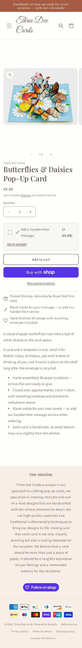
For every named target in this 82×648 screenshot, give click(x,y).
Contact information (43, 638)
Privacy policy (19, 631)
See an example (16, 244)
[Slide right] (51, 155)
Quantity (9, 203)
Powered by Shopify (45, 624)
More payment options (41, 283)
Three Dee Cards (23, 624)
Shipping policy (65, 631)
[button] (9, 26)
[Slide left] (31, 155)
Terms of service (42, 631)
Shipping (25, 195)
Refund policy (69, 624)
